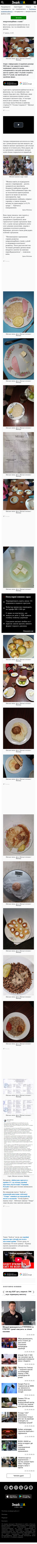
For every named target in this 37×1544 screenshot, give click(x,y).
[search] (2, 2)
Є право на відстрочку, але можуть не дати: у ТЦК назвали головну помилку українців (18, 615)
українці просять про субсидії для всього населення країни (16, 1239)
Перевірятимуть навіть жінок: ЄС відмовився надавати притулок (19, 602)
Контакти (5, 1521)
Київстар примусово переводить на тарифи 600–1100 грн (19, 608)
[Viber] (16, 1488)
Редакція (4, 1517)
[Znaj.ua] (18, 2)
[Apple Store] (11, 1496)
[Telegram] (11, 1488)
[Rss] (6, 1488)
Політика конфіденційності (10, 1511)
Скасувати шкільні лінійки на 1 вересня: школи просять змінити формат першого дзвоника (19, 623)
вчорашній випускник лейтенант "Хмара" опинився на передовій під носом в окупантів (16, 1196)
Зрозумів (18, 17)
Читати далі (18, 1476)
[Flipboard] (26, 1488)
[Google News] (21, 1488)
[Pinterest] (31, 1488)
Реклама (4, 1514)
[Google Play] (25, 1496)
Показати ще (28, 631)
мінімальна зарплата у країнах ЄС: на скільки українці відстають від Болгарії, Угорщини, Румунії (16, 1183)
